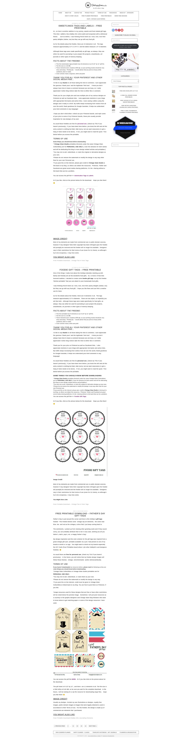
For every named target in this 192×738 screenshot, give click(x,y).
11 (73, 726)
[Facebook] (113, 30)
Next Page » (93, 726)
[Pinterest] (119, 30)
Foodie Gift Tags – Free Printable (80, 270)
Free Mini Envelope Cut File (129, 90)
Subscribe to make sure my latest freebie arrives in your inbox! (125, 46)
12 (77, 726)
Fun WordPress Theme (94, 736)
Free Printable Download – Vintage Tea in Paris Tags (71, 260)
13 (81, 726)
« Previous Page (59, 726)
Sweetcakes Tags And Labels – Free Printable (80, 27)
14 (85, 726)
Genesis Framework (108, 736)
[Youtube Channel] (122, 30)
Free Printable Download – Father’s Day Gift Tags (80, 514)
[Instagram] (116, 30)
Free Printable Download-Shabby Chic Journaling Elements (73, 718)
